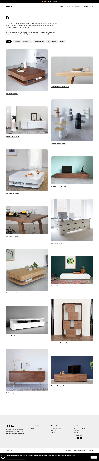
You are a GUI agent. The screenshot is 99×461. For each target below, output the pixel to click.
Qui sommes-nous (77, 6)
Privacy (32, 430)
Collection (67, 6)
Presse (31, 433)
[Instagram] (75, 438)
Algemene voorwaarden (80, 450)
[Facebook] (78, 438)
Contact (86, 6)
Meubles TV (27, 41)
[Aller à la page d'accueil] (10, 6)
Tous (8, 41)
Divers (62, 41)
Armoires (17, 41)
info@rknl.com (78, 435)
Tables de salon (52, 41)
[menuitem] (61, 6)
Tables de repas (39, 41)
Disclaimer (69, 450)
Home (61, 6)
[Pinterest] (81, 438)
